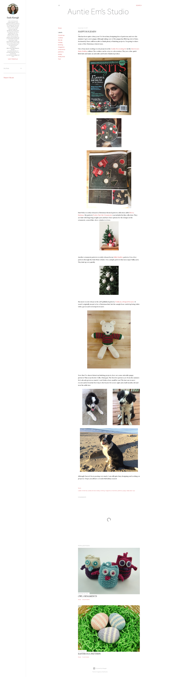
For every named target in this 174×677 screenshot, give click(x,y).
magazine (61, 47)
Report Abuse (9, 78)
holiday (60, 42)
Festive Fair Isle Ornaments (102, 215)
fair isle (60, 40)
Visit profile (13, 59)
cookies (60, 38)
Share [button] (60, 28)
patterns (60, 52)
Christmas (61, 35)
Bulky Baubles (118, 257)
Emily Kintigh (13, 17)
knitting (60, 45)
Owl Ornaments (87, 596)
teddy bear (61, 56)
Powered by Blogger (101, 668)
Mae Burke (104, 671)
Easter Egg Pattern (89, 653)
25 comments (86, 599)
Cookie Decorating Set (119, 49)
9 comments (85, 657)
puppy (60, 54)
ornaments (61, 49)
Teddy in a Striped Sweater (124, 302)
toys (59, 59)
